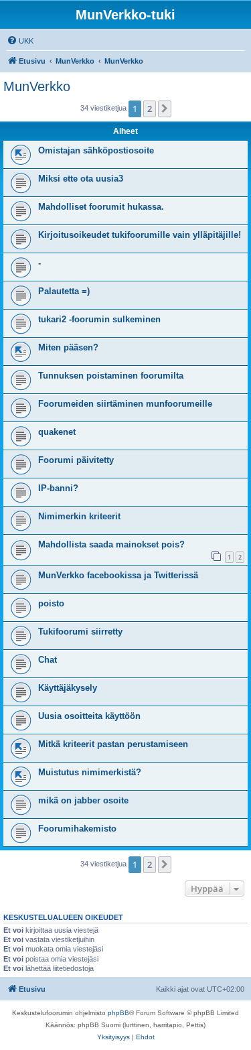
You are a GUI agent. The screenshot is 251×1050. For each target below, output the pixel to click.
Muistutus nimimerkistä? (89, 772)
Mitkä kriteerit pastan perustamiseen (113, 744)
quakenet (57, 432)
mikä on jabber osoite (83, 800)
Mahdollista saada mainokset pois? (111, 544)
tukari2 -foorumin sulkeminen (99, 319)
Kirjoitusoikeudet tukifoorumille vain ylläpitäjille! (139, 235)
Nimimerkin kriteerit (79, 516)
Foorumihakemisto (77, 829)
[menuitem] (20, 41)
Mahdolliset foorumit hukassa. (101, 207)
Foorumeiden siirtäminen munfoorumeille (125, 404)
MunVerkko (36, 86)
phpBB (118, 1012)
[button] (164, 109)
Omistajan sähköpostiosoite (96, 150)
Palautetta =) (64, 291)
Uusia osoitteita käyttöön (89, 716)
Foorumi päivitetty (76, 460)
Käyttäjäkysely (67, 688)
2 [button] (149, 109)
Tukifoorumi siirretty (80, 632)
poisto (51, 603)
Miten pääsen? (68, 347)
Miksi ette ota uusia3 (80, 179)
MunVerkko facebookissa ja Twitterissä (118, 575)
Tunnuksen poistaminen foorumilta (110, 376)
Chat (47, 660)
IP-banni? (58, 488)
